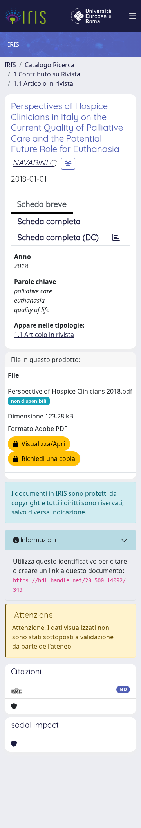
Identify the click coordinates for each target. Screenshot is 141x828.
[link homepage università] (90, 16)
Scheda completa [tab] (49, 221)
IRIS (10, 64)
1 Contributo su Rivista (46, 74)
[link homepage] (28, 16)
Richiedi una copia (46, 458)
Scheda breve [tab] (42, 204)
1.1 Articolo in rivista (43, 83)
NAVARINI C (33, 162)
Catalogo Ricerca (49, 64)
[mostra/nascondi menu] (132, 16)
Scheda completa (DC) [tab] (58, 237)
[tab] (116, 237)
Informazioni (37, 540)
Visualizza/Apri (41, 444)
